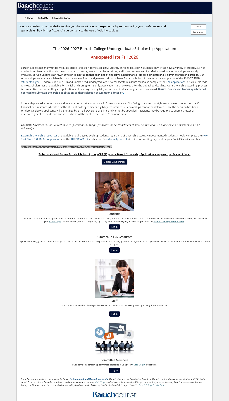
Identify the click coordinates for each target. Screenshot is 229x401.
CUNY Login (55, 221)
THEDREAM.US (79, 139)
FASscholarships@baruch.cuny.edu (88, 379)
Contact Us (43, 18)
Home (30, 18)
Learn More (198, 32)
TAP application (175, 82)
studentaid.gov (31, 82)
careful (123, 139)
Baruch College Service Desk (169, 221)
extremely (112, 139)
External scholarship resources (39, 135)
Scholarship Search (61, 18)
